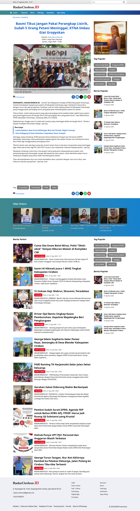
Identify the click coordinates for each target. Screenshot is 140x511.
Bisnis (32, 13)
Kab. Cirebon (75, 488)
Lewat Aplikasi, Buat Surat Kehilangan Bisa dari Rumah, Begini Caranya (45, 130)
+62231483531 (18, 497)
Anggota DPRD (118, 65)
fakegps (117, 79)
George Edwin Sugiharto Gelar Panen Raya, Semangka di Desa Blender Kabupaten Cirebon (115, 148)
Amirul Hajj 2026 (101, 65)
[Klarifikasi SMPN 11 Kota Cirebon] (84, 215)
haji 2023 (111, 84)
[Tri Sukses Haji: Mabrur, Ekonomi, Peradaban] (98, 125)
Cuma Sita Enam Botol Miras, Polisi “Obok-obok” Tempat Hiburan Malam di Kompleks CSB (113, 99)
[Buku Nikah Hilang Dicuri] (26, 215)
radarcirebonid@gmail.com (23, 493)
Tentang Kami (59, 506)
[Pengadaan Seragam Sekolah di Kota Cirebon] (113, 215)
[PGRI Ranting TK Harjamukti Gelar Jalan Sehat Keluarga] (23, 372)
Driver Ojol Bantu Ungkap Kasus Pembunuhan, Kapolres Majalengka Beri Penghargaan (115, 135)
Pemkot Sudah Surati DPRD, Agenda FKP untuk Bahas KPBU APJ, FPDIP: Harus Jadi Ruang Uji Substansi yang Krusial (59, 413)
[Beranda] (11, 12)
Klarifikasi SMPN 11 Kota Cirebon (84, 225)
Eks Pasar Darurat (102, 79)
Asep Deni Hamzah (55, 37)
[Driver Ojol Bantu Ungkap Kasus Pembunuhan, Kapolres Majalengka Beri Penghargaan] (98, 137)
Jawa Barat (39, 468)
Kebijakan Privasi (45, 506)
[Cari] (124, 2)
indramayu (35, 187)
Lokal (15, 13)
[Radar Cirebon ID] (26, 7)
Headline (24, 17)
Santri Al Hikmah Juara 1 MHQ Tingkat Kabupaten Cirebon (114, 112)
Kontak (68, 506)
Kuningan (74, 497)
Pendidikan (39, 276)
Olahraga (40, 13)
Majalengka (39, 324)
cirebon (112, 70)
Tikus (54, 187)
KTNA (46, 187)
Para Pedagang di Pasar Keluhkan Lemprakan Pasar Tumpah (40, 133)
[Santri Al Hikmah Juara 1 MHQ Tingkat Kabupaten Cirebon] (98, 114)
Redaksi (16, 506)
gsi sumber (99, 84)
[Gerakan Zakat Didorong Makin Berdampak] (23, 395)
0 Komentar (20, 97)
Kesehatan (50, 13)
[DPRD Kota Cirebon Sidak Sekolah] (55, 215)
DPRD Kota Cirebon (116, 74)
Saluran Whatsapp (80, 506)
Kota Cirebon (39, 256)
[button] (15, 12)
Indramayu (75, 491)
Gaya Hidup (61, 13)
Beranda (16, 17)
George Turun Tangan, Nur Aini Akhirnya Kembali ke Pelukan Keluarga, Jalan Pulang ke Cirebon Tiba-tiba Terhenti (62, 461)
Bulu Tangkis (100, 70)
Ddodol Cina (100, 74)
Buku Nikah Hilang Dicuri (23, 225)
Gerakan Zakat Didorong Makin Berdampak (61, 387)
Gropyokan (23, 187)
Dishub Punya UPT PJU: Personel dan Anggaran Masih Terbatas (56, 436)
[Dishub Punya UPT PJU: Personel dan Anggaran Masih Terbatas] (23, 443)
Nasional (24, 13)
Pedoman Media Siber (29, 506)
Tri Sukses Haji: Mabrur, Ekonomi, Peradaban (112, 123)
